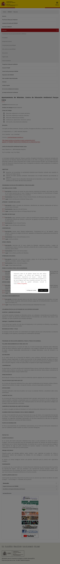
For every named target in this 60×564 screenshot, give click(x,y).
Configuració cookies (31, 290)
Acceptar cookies (43, 290)
